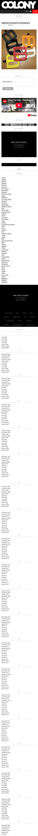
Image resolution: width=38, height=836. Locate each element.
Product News (5, 257)
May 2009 (4, 785)
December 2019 (5, 512)
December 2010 (5, 747)
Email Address (8, 81)
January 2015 (5, 636)
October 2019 (5, 516)
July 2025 (4, 363)
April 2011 (4, 735)
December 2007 (5, 825)
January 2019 (5, 532)
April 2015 (4, 631)
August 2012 (4, 702)
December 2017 (5, 565)
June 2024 (4, 389)
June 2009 (4, 784)
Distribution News (6, 206)
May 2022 (4, 443)
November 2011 (5, 723)
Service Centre (5, 266)
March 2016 (4, 607)
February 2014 (5, 661)
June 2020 (4, 497)
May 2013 (4, 681)
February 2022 (5, 448)
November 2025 (5, 356)
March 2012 (4, 711)
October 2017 (5, 568)
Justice (3, 237)
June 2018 (4, 549)
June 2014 (4, 653)
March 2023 (4, 421)
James (3, 235)
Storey (3, 269)
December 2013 (5, 669)
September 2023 (6, 410)
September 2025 (6, 359)
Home (17, 313)
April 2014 (4, 657)
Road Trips (4, 262)
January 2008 (5, 819)
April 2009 (4, 787)
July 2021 (4, 465)
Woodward (4, 282)
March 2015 (4, 633)
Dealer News (5, 205)
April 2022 (4, 445)
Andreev (3, 179)
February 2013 (5, 687)
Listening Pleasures (7, 241)
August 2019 (4, 520)
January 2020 (5, 506)
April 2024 (4, 393)
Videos (3, 276)
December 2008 (5, 799)
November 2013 (5, 671)
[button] (27, 11)
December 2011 (5, 721)
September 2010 (6, 752)
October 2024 (5, 382)
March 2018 (4, 555)
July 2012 (4, 704)
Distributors (10, 321)
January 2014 (5, 662)
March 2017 (4, 581)
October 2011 (5, 724)
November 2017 (5, 566)
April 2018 (4, 553)
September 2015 (6, 622)
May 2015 (4, 629)
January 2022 (5, 450)
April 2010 (4, 761)
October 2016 (5, 594)
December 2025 (5, 354)
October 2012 (5, 698)
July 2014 (4, 652)
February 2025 (5, 370)
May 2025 (4, 367)
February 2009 (5, 791)
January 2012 (5, 715)
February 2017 (5, 583)
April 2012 (4, 709)
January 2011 (5, 741)
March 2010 (4, 763)
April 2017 (4, 579)
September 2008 (6, 804)
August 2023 (4, 412)
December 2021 (5, 456)
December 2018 (5, 538)
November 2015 (5, 618)
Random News (5, 260)
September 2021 (6, 462)
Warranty (29, 321)
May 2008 (4, 812)
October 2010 (5, 751)
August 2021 (4, 464)
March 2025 (4, 368)
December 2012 (5, 695)
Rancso (3, 258)
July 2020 (4, 495)
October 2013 (5, 672)
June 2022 (4, 441)
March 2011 (4, 737)
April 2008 (4, 813)
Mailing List (30, 325)
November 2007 (5, 827)
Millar (10, 25)
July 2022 (4, 439)
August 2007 (4, 832)
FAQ (25, 317)
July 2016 (4, 600)
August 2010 (4, 754)
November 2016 (5, 592)
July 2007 (4, 834)
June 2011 (4, 732)
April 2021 (4, 471)
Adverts (3, 178)
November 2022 (5, 432)
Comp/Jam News (6, 199)
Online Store (4, 250)
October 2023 (5, 408)
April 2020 (4, 501)
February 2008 (5, 817)
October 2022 (5, 434)
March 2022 (4, 447)
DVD (2, 208)
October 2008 (5, 803)
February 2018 (5, 556)
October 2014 (5, 646)
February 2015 (5, 635)
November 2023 (5, 406)
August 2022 (4, 438)
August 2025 (4, 361)
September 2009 (6, 778)
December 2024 (5, 378)
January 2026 (5, 348)
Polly (2, 255)
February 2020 (5, 504)
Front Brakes (5, 219)
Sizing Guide (17, 317)
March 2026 (4, 344)
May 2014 (4, 655)
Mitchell (3, 244)
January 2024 (5, 398)
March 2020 (4, 503)
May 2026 (4, 341)
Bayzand (3, 185)
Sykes (3, 273)
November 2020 (5, 488)
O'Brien (3, 248)
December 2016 (5, 591)
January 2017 (5, 584)
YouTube (6, 325)
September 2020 (6, 492)
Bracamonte (4, 190)
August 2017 (4, 572)
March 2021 (4, 473)
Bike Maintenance (17, 325)
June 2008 (4, 810)
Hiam (2, 232)
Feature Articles (5, 212)
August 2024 (4, 386)
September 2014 (6, 648)
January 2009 (5, 793)
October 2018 (5, 542)
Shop (35, 11)
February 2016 (5, 609)
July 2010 (4, 756)
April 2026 (4, 342)
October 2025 (5, 358)
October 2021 (5, 460)
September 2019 (6, 518)
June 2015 (4, 627)
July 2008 (4, 808)
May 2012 (4, 707)
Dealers (32, 317)
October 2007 (5, 829)
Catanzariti (4, 197)
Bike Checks (5, 188)
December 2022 (5, 430)
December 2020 (5, 486)
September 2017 (6, 570)
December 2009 (5, 773)
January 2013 (5, 688)
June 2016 (4, 601)
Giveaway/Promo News (8, 224)
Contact (20, 321)
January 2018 (5, 558)
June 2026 (4, 339)
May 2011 (4, 733)
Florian (3, 215)
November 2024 (5, 380)
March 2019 (4, 529)
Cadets (3, 196)
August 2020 (4, 494)
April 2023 (4, 419)
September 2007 (6, 830)
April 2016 (4, 605)
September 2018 (6, 544)
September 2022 (6, 436)
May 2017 (4, 577)
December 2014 (5, 643)
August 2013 (4, 676)
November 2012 (5, 697)
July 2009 (4, 782)
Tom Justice (4, 275)
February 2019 (5, 530)
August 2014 (4, 650)
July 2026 (4, 337)
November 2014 (5, 644)
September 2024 (6, 384)
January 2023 (5, 424)
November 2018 (5, 540)
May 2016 (4, 603)
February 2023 (5, 422)
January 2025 (5, 372)
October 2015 (5, 620)
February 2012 (5, 713)
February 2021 (5, 474)
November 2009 (5, 775)
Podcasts (4, 253)
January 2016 (5, 610)
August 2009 (4, 780)
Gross (3, 228)
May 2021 (4, 469)
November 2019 (5, 514)
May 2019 (4, 525)
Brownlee (4, 192)
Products (6, 317)
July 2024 (4, 387)
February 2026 (5, 346)
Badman (3, 181)
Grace (3, 226)
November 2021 (5, 458)
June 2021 (4, 467)
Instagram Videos (6, 233)
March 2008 (4, 815)
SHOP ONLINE (8, 313)
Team (24, 313)
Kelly (2, 239)
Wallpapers (4, 278)
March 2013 (4, 685)
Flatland (3, 214)
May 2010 (4, 759)
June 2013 (4, 679)
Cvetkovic (4, 203)
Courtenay (4, 201)
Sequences (4, 264)
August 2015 (4, 624)
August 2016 (4, 598)
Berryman (4, 187)
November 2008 (5, 801)
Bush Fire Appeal (6, 194)
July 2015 (4, 626)
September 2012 (6, 700)
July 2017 (4, 574)
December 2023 (5, 404)
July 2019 (4, 521)
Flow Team (4, 217)
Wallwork (3, 280)
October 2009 (5, 777)
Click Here (19, 146)
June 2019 (4, 523)
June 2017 (4, 575)
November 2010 (5, 749)
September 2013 (6, 674)
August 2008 (4, 806)
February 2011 (5, 739)
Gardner (3, 223)
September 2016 (6, 596)
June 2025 (4, 365)
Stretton (3, 271)
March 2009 (4, 789)
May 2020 (4, 499)
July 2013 (4, 678)
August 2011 (4, 728)
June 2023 (4, 415)
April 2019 (4, 527)
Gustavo (3, 230)
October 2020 (5, 490)
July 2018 (4, 547)
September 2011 (6, 726)
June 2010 (4, 758)
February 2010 (5, 765)
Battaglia (3, 183)
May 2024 (4, 391)
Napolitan (4, 246)
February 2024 (5, 396)
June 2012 (4, 706)
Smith (3, 267)
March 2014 (4, 659)
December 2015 (5, 617)
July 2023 (4, 413)
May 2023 (4, 417)
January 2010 (5, 767)
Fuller (3, 221)
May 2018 (4, 551)
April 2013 (4, 683)
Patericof (4, 251)
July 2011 (4, 730)
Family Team (5, 210)
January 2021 (5, 476)
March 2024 (4, 394)
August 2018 (4, 546)
